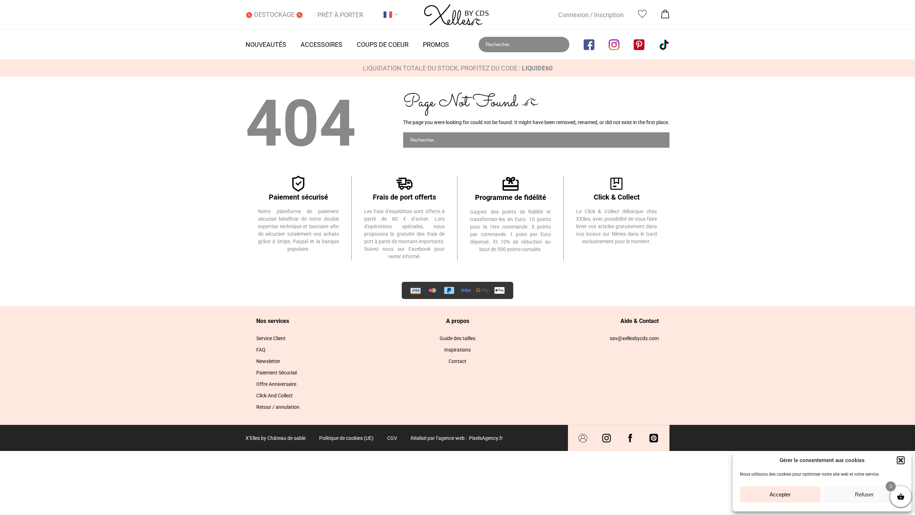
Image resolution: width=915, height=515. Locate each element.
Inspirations (457, 350)
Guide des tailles (457, 338)
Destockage (274, 14)
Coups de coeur (383, 44)
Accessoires (321, 44)
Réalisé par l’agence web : (439, 438)
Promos (436, 44)
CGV (392, 438)
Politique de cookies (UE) (346, 438)
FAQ (261, 350)
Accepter (780, 494)
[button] (900, 460)
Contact (457, 361)
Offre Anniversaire (276, 384)
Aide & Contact (639, 321)
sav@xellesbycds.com (634, 338)
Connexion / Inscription (591, 15)
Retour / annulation (278, 407)
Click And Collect (274, 395)
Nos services (272, 321)
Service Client (271, 338)
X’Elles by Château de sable (276, 438)
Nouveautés (266, 44)
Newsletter (268, 361)
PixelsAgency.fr (486, 438)
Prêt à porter (340, 15)
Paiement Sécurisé (276, 373)
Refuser (864, 494)
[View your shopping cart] (665, 16)
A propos (457, 321)
